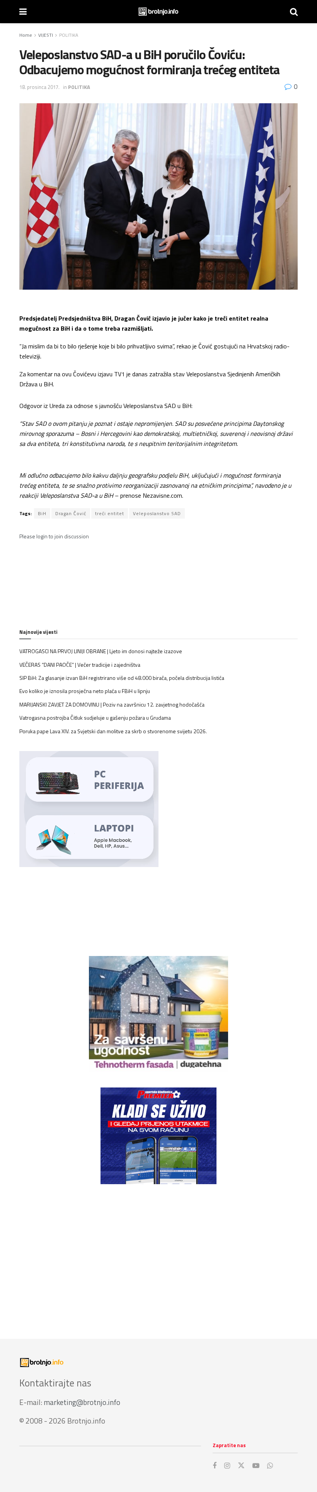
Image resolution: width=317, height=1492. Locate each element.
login (42, 536)
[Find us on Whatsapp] (270, 1465)
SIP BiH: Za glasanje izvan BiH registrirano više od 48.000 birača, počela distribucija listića (121, 678)
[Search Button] (294, 11)
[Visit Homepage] (158, 11)
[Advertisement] (158, 1254)
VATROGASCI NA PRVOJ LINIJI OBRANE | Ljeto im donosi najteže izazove (100, 651)
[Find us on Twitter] (241, 1465)
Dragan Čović (70, 513)
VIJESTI (45, 35)
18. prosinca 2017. (39, 87)
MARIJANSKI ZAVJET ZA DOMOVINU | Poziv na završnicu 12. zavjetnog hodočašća (112, 704)
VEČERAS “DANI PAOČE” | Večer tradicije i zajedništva (79, 665)
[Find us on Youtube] (255, 1465)
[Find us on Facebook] (214, 1465)
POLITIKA (68, 35)
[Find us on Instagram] (227, 1465)
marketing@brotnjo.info (82, 1402)
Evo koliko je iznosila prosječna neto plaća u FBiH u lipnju (84, 691)
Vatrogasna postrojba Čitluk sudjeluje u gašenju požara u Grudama (95, 718)
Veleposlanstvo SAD (157, 513)
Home (25, 35)
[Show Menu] (23, 11)
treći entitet (109, 513)
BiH (42, 513)
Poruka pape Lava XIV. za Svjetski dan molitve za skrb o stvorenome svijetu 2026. (113, 731)
